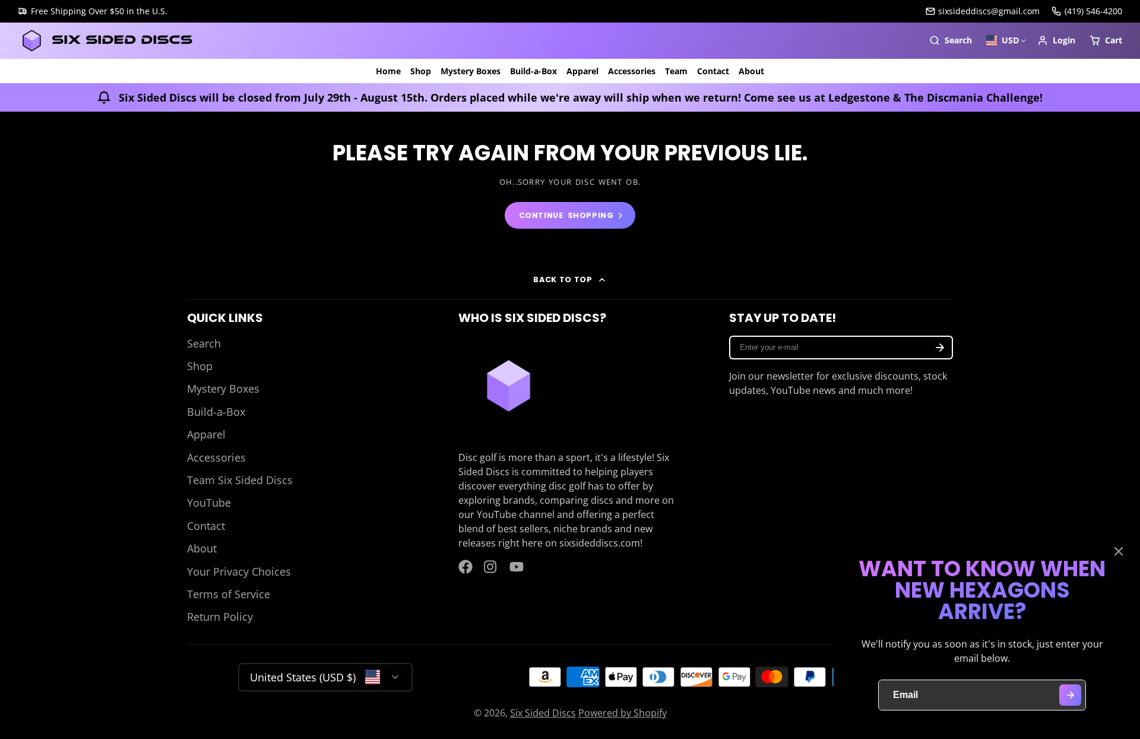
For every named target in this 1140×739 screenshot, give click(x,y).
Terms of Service (228, 594)
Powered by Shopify (622, 712)
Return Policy (220, 616)
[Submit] (1070, 695)
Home (388, 71)
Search (204, 343)
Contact (713, 71)
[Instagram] (491, 567)
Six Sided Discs (543, 712)
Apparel (582, 71)
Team (676, 71)
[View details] (508, 386)
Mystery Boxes (471, 71)
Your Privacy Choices (239, 571)
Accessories (632, 71)
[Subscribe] (940, 347)
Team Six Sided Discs (240, 480)
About (751, 71)
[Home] (107, 41)
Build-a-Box (533, 71)
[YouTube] (516, 567)
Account (1056, 40)
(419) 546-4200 (1093, 11)
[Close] (1119, 551)
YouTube (209, 502)
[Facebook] (465, 567)
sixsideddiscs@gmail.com (989, 11)
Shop (420, 71)
